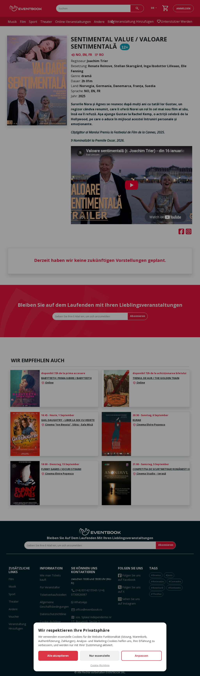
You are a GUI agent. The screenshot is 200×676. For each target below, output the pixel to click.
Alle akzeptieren (58, 655)
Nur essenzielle (99, 655)
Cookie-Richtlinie (100, 665)
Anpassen (141, 655)
